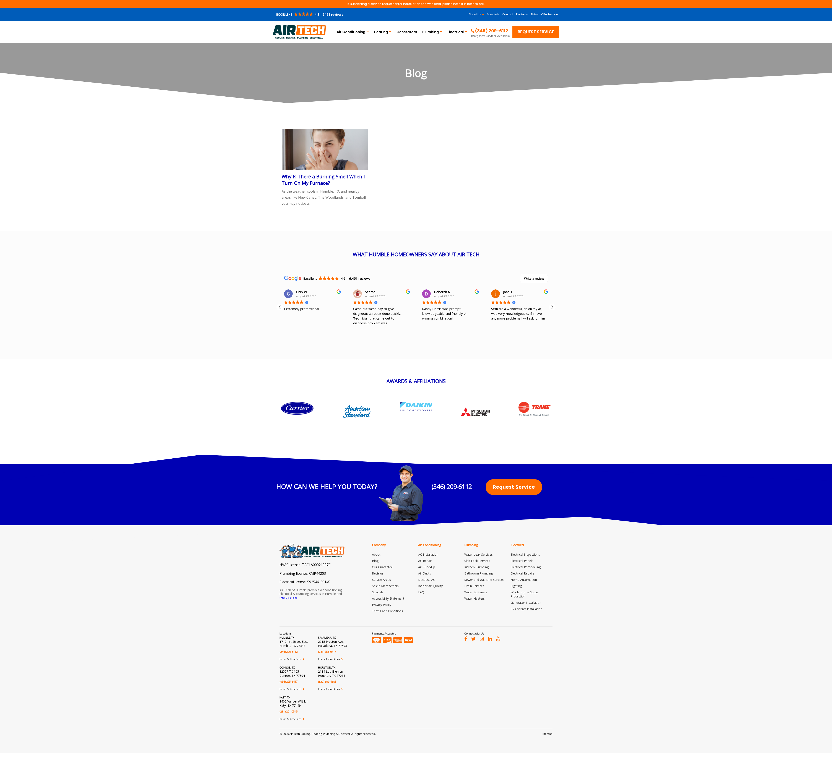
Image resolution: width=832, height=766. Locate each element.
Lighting (516, 586)
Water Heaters (474, 598)
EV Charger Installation (526, 609)
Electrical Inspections (525, 554)
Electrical (455, 31)
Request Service (536, 32)
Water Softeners (475, 592)
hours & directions (291, 659)
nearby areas (289, 597)
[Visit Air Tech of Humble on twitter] (473, 638)
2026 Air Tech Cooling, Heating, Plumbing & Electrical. (317, 734)
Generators (406, 31)
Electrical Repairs (522, 573)
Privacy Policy (381, 605)
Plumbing (430, 31)
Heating (381, 31)
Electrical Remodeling (526, 567)
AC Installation (428, 554)
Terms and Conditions (387, 611)
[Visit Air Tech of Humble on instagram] (482, 638)
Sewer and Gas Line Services (484, 580)
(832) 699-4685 (327, 681)
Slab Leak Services (477, 561)
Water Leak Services (478, 554)
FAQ (421, 592)
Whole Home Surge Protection (524, 594)
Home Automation (524, 580)
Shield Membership (385, 586)
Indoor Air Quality (430, 586)
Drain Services (474, 586)
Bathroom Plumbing (478, 573)
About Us (474, 14)
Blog (375, 561)
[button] (310, 14)
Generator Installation (526, 602)
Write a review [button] (534, 278)
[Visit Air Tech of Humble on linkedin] (490, 638)
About (376, 554)
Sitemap (547, 734)
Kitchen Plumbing (476, 567)
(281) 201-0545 (289, 711)
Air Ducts (424, 573)
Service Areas (381, 580)
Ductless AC (426, 580)
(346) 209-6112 (452, 486)
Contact (507, 14)
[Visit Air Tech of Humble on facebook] (465, 638)
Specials (493, 14)
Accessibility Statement (388, 598)
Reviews (522, 14)
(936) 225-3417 (289, 681)
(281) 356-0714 (327, 652)
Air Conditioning (351, 31)
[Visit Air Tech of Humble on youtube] (498, 638)
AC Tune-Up (426, 567)
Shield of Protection (544, 14)
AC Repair (425, 561)
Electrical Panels (522, 561)
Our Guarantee (382, 567)
